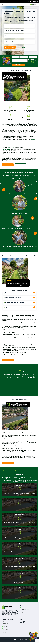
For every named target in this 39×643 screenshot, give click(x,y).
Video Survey (5, 632)
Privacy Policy (32, 60)
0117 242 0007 (33, 1)
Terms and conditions (25, 609)
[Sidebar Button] (2, 4)
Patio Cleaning (5, 631)
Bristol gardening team (25, 614)
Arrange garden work (25, 615)
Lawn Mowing (5, 623)
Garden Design (5, 624)
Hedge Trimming (6, 626)
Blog (22, 612)
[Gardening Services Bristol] (33, 4)
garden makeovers (15, 142)
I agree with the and (33, 61)
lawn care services (11, 147)
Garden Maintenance (7, 149)
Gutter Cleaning (5, 629)
